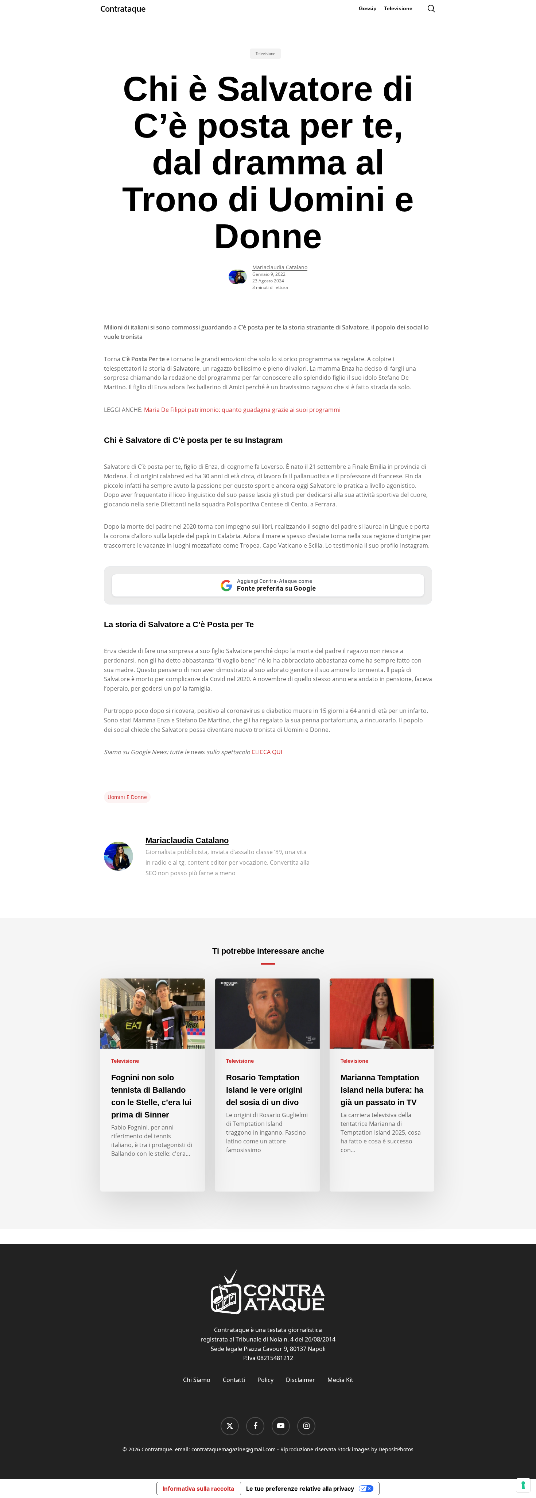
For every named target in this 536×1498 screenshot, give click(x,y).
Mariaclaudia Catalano (279, 267)
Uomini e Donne (127, 797)
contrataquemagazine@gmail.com (233, 1449)
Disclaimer (300, 1380)
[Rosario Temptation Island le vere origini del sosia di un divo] (267, 1085)
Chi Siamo (196, 1380)
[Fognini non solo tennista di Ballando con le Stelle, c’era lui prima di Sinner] (152, 1085)
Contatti (234, 1380)
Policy (265, 1380)
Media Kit (340, 1380)
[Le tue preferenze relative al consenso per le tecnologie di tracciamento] (523, 1485)
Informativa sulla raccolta (198, 1488)
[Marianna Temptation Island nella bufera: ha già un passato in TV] (382, 1085)
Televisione (265, 53)
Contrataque (122, 8)
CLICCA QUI (267, 752)
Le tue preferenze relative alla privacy (300, 1488)
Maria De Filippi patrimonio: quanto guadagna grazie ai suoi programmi (242, 410)
